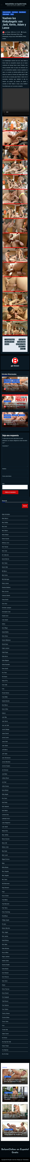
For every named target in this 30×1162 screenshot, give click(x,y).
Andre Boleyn (5, 534)
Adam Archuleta (6, 12)
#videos (4, 38)
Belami (8, 32)
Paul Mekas (5, 900)
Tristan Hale (5, 1029)
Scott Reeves (5, 977)
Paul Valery (5, 908)
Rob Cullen (4, 944)
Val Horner (4, 1037)
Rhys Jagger (5, 932)
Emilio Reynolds (6, 664)
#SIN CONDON (19, 36)
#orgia (10, 36)
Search (4, 501)
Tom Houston (5, 1005)
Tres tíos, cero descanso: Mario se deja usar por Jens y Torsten (14, 1116)
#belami (9, 34)
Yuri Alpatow (5, 1050)
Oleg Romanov (5, 887)
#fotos (18, 34)
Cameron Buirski (6, 595)
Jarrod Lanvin (5, 737)
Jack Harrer (15, 12)
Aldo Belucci (5, 518)
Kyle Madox (5, 810)
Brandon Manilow (6, 587)
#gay (21, 34)
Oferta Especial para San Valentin (13, 404)
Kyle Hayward (5, 806)
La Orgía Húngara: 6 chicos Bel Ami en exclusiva (9, 342)
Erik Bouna (4, 676)
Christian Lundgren (6, 607)
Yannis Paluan (5, 1046)
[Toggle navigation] (1, 4)
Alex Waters (5, 530)
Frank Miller (5, 697)
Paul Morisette (5, 904)
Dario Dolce (5, 636)
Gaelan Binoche (6, 701)
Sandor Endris (5, 960)
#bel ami (4, 34)
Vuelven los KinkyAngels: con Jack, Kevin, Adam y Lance (14, 23)
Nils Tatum (4, 879)
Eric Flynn (4, 672)
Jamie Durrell (5, 733)
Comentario (5, 446)
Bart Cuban (4, 563)
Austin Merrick (5, 559)
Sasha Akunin (5, 968)
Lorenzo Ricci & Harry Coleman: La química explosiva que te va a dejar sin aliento (14, 1097)
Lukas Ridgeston (6, 822)
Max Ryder (4, 851)
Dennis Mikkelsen (6, 640)
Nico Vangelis (5, 871)
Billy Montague (5, 579)
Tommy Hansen (6, 1013)
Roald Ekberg (5, 940)
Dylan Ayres (5, 656)
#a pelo (24, 32)
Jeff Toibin (4, 753)
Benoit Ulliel (5, 567)
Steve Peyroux (5, 989)
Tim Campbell (5, 997)
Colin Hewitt (5, 620)
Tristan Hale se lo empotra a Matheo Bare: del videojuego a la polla (14, 1080)
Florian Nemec (5, 693)
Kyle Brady (4, 802)
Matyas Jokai (5, 847)
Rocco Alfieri (5, 952)
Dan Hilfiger (5, 628)
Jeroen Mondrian (6, 762)
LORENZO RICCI (6, 818)
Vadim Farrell (5, 1033)
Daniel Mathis (5, 632)
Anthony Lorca (5, 542)
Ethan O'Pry (5, 680)
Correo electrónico (6, 476)
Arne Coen (4, 551)
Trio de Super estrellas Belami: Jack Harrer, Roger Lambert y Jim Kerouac (21, 344)
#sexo (13, 36)
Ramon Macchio (6, 928)
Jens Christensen (6, 758)
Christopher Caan (6, 611)
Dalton (3, 624)
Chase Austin (5, 599)
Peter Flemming (6, 912)
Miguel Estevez (6, 859)
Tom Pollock (5, 1009)
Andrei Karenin (7, 380)
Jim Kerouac (5, 770)
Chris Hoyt (4, 603)
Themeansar (26, 1159)
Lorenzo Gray (5, 814)
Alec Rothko (5, 522)
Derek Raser (5, 644)
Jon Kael (4, 782)
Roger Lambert (6, 956)
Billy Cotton (5, 575)
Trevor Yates (5, 1021)
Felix (3, 689)
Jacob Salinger (5, 729)
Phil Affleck (5, 916)
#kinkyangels (5, 36)
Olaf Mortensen (6, 883)
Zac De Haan (5, 1054)
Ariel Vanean (5, 547)
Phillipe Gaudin (5, 920)
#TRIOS (24, 36)
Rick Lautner (5, 936)
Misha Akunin (5, 867)
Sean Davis (4, 981)
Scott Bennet (5, 973)
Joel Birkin (21, 415)
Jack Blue (4, 717)
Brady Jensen (5, 583)
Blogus (18, 1159)
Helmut (4, 713)
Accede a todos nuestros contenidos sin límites (16, 5)
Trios (3, 1025)
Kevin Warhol (22, 12)
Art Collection (5, 555)
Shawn (3, 985)
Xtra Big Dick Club (6, 1042)
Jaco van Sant (5, 725)
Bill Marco (4, 571)
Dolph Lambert (5, 648)
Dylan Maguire (5, 660)
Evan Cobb (4, 684)
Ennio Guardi (5, 668)
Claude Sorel (7, 415)
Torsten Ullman (15, 382)
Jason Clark (5, 741)
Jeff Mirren (5, 749)
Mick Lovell (5, 855)
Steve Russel (5, 993)
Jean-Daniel (5, 745)
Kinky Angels (6, 14)
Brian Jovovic (5, 591)
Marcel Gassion (6, 839)
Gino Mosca (15, 415)
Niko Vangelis (5, 875)
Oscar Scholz (5, 895)
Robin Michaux (5, 948)
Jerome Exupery (6, 766)
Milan (3, 863)
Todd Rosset (5, 1001)
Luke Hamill (5, 826)
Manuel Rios (5, 831)
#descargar (13, 34)
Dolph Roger (5, 652)
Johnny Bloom (5, 778)
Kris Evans (4, 798)
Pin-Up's (4, 924)
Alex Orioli (4, 526)
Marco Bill (4, 843)
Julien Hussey (5, 786)
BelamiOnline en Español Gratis (15, 4)
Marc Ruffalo (5, 835)
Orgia (12, 14)
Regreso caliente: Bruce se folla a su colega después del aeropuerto (14, 1133)
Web (3, 483)
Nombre (4, 468)
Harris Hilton (16, 380)
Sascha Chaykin (6, 964)
